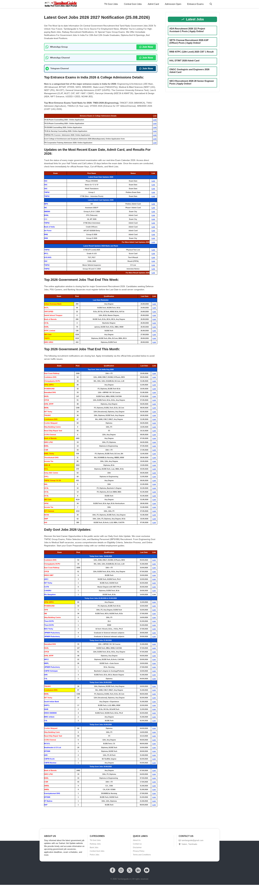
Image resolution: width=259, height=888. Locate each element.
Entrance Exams (195, 4)
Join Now (147, 47)
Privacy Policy (138, 851)
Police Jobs (94, 855)
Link (154, 120)
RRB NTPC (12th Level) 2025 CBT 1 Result (191, 51)
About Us (136, 840)
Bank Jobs (94, 847)
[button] (211, 4)
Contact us (137, 844)
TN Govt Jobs (111, 4)
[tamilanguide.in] (60, 4)
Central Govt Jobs (133, 4)
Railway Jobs (95, 844)
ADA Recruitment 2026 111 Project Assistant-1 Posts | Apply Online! (187, 30)
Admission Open (173, 4)
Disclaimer (137, 847)
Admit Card (153, 4)
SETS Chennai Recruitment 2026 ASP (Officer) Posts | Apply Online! (188, 41)
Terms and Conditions (142, 855)
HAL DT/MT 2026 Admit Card (184, 60)
